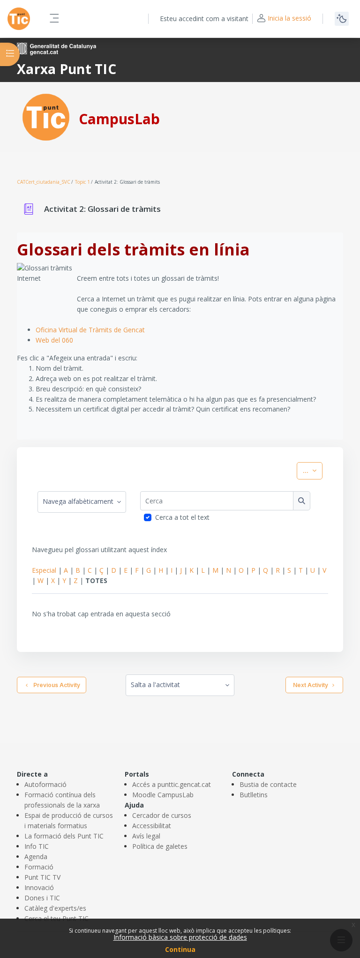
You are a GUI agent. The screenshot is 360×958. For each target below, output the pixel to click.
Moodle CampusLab (163, 794)
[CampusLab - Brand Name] (19, 18)
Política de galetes (160, 846)
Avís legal (146, 835)
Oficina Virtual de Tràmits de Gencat (90, 329)
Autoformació (45, 784)
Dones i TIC (42, 897)
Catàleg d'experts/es (55, 908)
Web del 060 (54, 340)
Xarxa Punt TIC (66, 69)
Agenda (35, 856)
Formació (38, 866)
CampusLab (119, 118)
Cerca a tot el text (182, 517)
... (312, 470)
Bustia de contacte (268, 784)
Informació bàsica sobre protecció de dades (180, 937)
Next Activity (311, 685)
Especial (44, 570)
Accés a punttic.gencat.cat (171, 784)
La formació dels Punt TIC (64, 835)
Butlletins (254, 794)
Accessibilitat (151, 825)
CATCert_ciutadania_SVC (43, 182)
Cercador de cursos (161, 815)
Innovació (39, 887)
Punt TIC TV (42, 877)
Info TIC (36, 846)
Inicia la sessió (289, 18)
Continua (180, 949)
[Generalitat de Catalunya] (56, 48)
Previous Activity (55, 685)
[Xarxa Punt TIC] (45, 116)
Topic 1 (82, 182)
